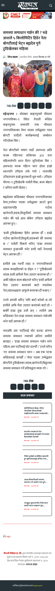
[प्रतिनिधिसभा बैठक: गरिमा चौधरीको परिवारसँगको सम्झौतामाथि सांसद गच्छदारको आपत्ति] (13, 413)
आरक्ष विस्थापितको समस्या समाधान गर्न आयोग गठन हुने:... (35, 481)
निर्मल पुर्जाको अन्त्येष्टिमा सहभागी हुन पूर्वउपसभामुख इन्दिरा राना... (36, 458)
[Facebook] (20, 106)
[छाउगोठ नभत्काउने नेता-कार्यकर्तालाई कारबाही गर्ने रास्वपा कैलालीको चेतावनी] (13, 436)
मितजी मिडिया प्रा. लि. (13, 553)
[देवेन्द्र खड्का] (5, 57)
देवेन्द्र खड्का (12, 57)
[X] (27, 106)
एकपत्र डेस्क (26, 417)
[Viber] (41, 106)
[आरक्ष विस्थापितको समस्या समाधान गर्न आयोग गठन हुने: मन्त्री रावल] (13, 483)
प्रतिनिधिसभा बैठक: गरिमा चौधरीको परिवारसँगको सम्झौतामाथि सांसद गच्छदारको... (36, 411)
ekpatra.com (37, 585)
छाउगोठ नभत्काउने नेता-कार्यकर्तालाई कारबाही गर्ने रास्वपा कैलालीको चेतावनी (36, 434)
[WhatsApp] (34, 106)
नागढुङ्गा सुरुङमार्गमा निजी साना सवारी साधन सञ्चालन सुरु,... (36, 504)
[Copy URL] (49, 106)
